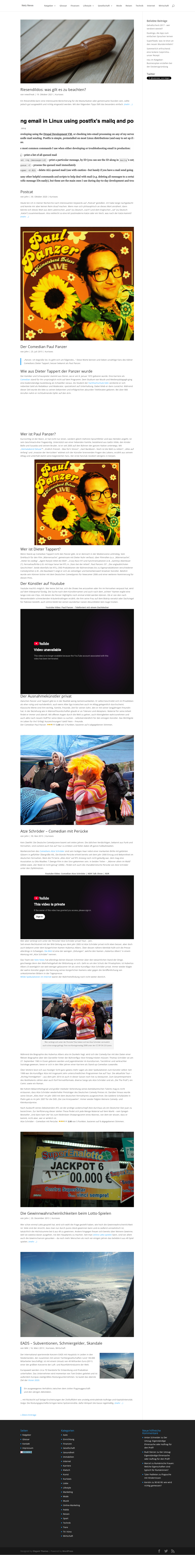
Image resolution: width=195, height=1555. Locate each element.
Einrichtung (68, 1439)
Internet (151, 6)
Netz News (39, 959)
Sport (65, 1518)
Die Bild (48, 951)
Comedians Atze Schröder (52, 851)
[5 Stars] (55, 724)
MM (26, 1348)
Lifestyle (87, 6)
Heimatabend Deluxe (31, 449)
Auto (65, 1435)
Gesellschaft (104, 6)
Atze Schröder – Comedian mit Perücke (54, 831)
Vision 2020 (33, 1380)
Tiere (65, 1527)
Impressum (27, 1448)
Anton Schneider (152, 1437)
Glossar (63, 6)
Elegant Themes (40, 1551)
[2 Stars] (50, 724)
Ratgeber (48, 6)
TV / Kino (67, 1531)
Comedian (25, 379)
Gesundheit (68, 1452)
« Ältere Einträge (28, 1415)
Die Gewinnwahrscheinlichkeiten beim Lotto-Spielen (65, 1213)
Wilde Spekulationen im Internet (35, 976)
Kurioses (59, 94)
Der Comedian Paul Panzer (43, 346)
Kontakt (26, 1443)
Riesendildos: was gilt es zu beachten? (53, 89)
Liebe (65, 1483)
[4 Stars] (53, 724)
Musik (66, 1500)
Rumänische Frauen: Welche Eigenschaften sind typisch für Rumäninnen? (159, 1466)
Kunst (66, 1474)
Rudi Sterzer (150, 1452)
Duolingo (151, 33)
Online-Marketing (71, 1505)
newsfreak (29, 94)
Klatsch (66, 1470)
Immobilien (68, 1457)
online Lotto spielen (102, 1234)
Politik (66, 1509)
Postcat (26, 191)
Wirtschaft (164, 6)
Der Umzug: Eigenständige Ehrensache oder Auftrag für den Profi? (157, 1455)
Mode (119, 6)
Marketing (68, 1492)
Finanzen (75, 6)
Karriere (67, 1465)
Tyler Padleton (151, 1474)
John (26, 196)
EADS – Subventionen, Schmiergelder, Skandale (61, 1343)
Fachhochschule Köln (99, 383)
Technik (139, 6)
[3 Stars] (51, 724)
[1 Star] (48, 724)
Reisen (129, 6)
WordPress (67, 1551)
